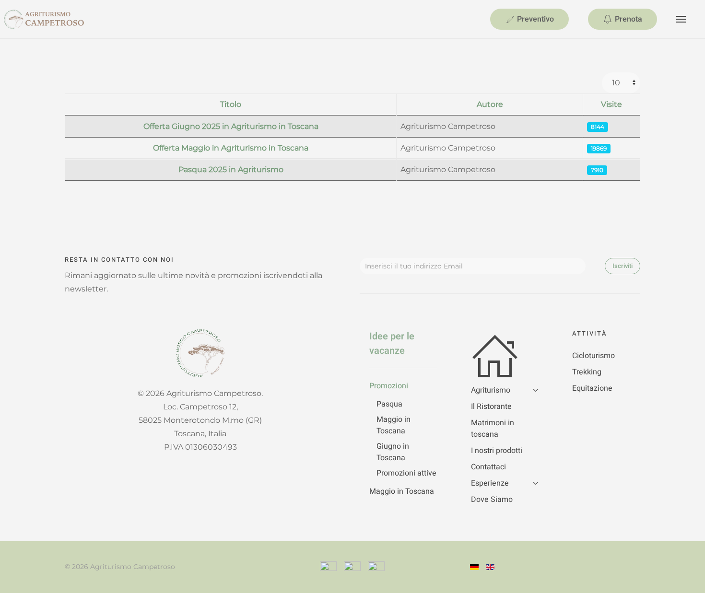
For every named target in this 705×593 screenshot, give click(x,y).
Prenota (628, 19)
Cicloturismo (593, 355)
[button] (681, 19)
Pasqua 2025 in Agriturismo (230, 169)
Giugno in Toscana (392, 452)
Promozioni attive (406, 473)
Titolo (230, 104)
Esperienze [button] (490, 483)
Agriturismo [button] (490, 390)
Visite (611, 104)
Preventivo (535, 19)
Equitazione (592, 388)
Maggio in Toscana (393, 425)
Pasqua (389, 404)
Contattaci (488, 467)
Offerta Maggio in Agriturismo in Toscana (230, 147)
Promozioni (388, 386)
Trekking (586, 372)
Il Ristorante (491, 406)
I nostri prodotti (496, 450)
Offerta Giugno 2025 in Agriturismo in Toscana (230, 126)
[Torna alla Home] (57, 19)
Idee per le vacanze (391, 343)
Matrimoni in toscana (492, 428)
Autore (490, 104)
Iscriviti (622, 265)
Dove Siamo (492, 499)
